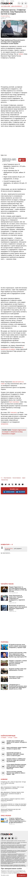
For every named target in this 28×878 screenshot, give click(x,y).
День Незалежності (16, 6)
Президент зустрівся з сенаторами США (16, 677)
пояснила (14, 412)
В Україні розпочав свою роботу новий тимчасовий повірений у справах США (17, 646)
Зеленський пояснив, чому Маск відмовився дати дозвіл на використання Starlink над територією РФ (17, 655)
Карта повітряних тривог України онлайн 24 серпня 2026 (17, 748)
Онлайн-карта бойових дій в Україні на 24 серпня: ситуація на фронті (17, 742)
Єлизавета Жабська (5, 16)
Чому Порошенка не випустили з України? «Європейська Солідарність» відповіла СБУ (17, 598)
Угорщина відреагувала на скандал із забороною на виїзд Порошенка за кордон (14, 431)
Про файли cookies (5, 875)
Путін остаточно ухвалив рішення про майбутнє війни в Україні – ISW (16, 773)
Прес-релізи (6, 815)
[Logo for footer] (6, 834)
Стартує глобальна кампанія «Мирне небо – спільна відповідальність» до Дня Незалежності (17, 820)
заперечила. (4, 424)
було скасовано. (14, 402)
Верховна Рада (4, 479)
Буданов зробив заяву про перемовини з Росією (17, 669)
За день (15, 737)
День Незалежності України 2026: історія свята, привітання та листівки (12, 787)
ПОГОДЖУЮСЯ (22, 875)
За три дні (10, 737)
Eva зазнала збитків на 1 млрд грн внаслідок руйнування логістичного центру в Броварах (13, 804)
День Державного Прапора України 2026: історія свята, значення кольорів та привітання (12, 794)
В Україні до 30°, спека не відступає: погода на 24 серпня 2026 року (13, 782)
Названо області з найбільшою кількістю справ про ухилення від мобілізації (16, 760)
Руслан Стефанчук (17, 477)
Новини (4, 779)
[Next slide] (27, 6)
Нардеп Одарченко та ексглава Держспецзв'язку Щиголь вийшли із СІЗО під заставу (18, 589)
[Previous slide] (24, 6)
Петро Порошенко (7, 477)
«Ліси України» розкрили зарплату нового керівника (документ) (12, 799)
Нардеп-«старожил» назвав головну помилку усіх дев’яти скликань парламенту (18, 663)
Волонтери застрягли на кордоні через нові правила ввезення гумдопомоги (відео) (18, 608)
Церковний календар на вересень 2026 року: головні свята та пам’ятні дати (15, 754)
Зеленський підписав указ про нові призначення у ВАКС (11, 810)
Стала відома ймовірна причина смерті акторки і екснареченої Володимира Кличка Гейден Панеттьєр (16, 766)
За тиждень (3, 737)
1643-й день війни (5, 6)
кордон (23, 477)
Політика (4, 642)
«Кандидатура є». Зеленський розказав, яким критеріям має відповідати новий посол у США (18, 687)
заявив (21, 54)
